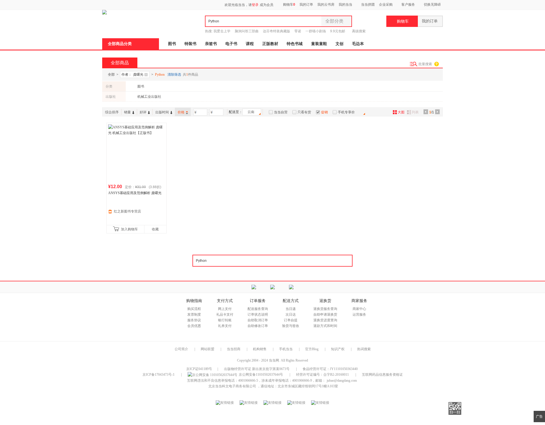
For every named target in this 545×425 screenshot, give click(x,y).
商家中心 (359, 309)
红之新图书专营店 (127, 211)
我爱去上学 (221, 31)
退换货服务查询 (325, 309)
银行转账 (225, 320)
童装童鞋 (319, 44)
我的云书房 (325, 5)
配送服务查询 (258, 309)
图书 (172, 44)
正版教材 (270, 44)
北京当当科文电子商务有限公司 (232, 386)
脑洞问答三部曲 (247, 31)
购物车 (288, 5)
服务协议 (194, 320)
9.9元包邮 (337, 31)
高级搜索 (359, 31)
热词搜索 (364, 349)
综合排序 (112, 112)
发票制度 (194, 314)
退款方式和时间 (325, 326)
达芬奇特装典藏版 (276, 31)
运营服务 (359, 314)
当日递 (291, 309)
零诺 (297, 31)
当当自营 (281, 112)
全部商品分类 (120, 44)
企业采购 (386, 5)
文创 (339, 44)
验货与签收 (290, 326)
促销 (324, 112)
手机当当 (286, 349)
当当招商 (233, 349)
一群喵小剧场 (315, 31)
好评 (143, 112)
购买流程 (194, 309)
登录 (255, 5)
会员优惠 (194, 326)
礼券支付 (225, 326)
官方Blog (311, 349)
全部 (111, 74)
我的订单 (306, 5)
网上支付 (225, 309)
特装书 (190, 44)
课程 (250, 44)
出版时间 (162, 112)
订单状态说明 (258, 314)
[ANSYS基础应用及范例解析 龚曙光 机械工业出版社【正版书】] (136, 152)
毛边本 (358, 44)
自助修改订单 (258, 326)
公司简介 (181, 349)
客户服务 (408, 5)
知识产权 (338, 349)
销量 (127, 112)
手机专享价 (346, 112)
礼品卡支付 (224, 314)
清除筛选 (174, 74)
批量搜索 (425, 64)
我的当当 (345, 5)
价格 (181, 112)
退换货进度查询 (325, 320)
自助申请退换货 (325, 314)
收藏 (155, 229)
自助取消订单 (258, 320)
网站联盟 (207, 349)
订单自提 (290, 320)
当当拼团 (368, 5)
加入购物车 (129, 229)
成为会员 (266, 5)
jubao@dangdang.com (342, 380)
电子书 (231, 44)
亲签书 (211, 44)
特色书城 (295, 44)
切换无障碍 (432, 5)
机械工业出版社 (149, 97)
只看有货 (304, 112)
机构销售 (260, 349)
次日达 (291, 314)
